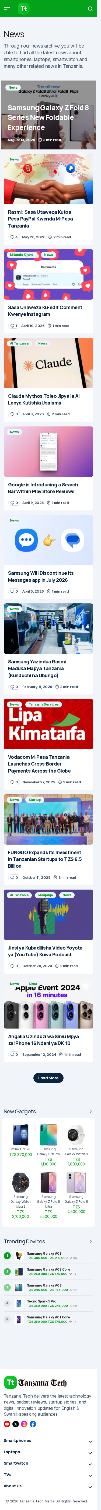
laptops (42, 59)
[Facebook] (33, 1424)
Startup (35, 799)
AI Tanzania (19, 343)
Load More (48, 1078)
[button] (7, 8)
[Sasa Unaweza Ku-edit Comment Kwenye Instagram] (48, 274)
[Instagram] (24, 1424)
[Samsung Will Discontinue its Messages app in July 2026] (48, 540)
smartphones (18, 59)
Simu (33, 983)
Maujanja (45, 895)
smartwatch (65, 59)
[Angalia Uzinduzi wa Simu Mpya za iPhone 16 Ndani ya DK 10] (48, 1003)
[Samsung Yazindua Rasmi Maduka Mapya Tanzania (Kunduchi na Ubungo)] (48, 628)
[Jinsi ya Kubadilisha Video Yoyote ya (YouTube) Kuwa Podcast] (48, 915)
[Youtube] (7, 1424)
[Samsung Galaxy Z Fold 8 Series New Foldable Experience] (48, 115)
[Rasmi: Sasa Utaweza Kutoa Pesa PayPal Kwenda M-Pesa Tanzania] (48, 179)
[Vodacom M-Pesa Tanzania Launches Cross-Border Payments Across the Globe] (48, 724)
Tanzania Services (44, 704)
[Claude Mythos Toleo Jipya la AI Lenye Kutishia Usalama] (48, 363)
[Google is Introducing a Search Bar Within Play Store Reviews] (48, 451)
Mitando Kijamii (22, 254)
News (13, 87)
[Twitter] (15, 1424)
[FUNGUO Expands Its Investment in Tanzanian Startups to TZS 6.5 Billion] (48, 819)
